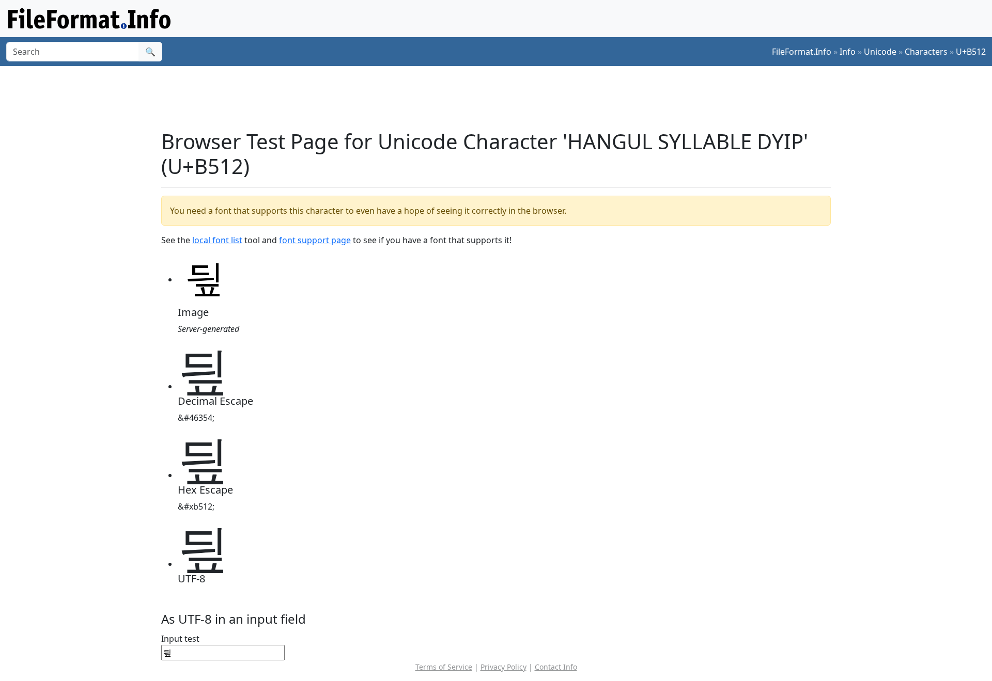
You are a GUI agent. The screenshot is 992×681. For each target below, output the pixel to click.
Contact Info (556, 667)
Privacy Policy (503, 667)
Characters (926, 51)
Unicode (880, 51)
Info (848, 51)
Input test (180, 638)
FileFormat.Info (801, 51)
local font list (217, 240)
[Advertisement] (502, 97)
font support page (315, 240)
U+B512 (971, 51)
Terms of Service (443, 667)
